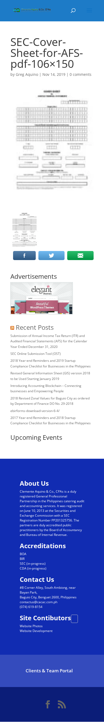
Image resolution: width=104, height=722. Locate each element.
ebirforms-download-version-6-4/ (34, 411)
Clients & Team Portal (49, 671)
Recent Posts (35, 327)
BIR (22, 558)
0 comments (80, 74)
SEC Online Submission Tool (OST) (35, 353)
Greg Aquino (27, 74)
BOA (23, 554)
